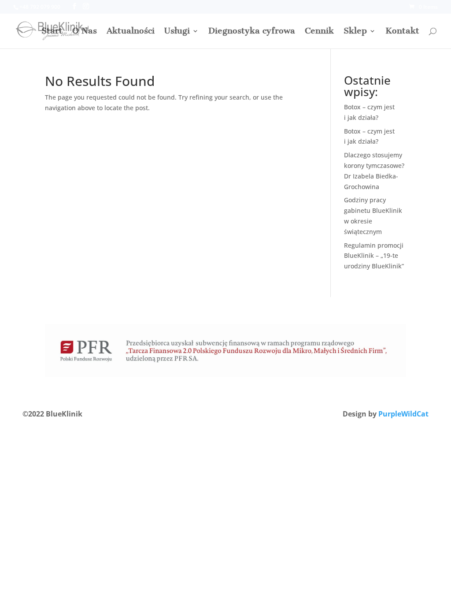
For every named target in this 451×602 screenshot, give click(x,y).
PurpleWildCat (403, 414)
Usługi (177, 32)
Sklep (355, 32)
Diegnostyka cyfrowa (251, 32)
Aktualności (131, 32)
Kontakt (402, 32)
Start (52, 32)
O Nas (84, 32)
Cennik (319, 32)
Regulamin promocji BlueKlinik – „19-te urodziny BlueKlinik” (374, 256)
